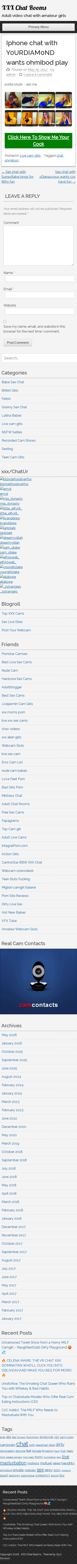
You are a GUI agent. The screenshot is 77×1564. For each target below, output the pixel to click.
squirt (4, 1475)
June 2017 (9, 1277)
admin (11, 75)
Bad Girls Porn (12, 787)
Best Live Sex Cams (17, 662)
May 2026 (9, 1035)
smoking (66, 1470)
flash (57, 1451)
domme (20, 1450)
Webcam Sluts (13, 746)
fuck (63, 1451)
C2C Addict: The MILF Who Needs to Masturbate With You (37, 1545)
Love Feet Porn (13, 779)
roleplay (30, 1470)
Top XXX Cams (13, 613)
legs (59, 1457)
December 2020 (14, 1127)
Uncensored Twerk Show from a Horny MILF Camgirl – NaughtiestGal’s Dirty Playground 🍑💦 (37, 1347)
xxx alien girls (11, 737)
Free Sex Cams (13, 812)
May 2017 (9, 1285)
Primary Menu (38, 27)
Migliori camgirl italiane (19, 887)
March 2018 (10, 1202)
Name (9, 273)
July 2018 (9, 1168)
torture (55, 1475)
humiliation (50, 1457)
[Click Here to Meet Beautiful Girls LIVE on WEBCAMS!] (38, 1013)
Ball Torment (19, 1437)
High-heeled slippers (11, 1457)
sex (40, 1469)
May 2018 (9, 1185)
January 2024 (12, 1093)
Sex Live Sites (12, 622)
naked (57, 1463)
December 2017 (14, 1227)
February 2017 (12, 1310)
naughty (67, 1463)
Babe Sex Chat (13, 382)
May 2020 (9, 1135)
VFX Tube (9, 921)
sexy (49, 1470)
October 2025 (12, 1052)
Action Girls (10, 854)
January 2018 (12, 1218)
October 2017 (12, 1244)
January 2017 (11, 1319)
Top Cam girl (11, 829)
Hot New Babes (14, 912)
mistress (33, 1463)
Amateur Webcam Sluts (20, 929)
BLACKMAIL (32, 1437)
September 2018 (14, 1160)
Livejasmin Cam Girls (17, 704)
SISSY (57, 1470)
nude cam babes (14, 771)
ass (8, 1437)
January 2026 (12, 1043)
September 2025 (14, 1060)
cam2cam (7, 1445)
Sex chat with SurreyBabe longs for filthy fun (17, 177)
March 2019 (10, 1143)
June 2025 (9, 1068)
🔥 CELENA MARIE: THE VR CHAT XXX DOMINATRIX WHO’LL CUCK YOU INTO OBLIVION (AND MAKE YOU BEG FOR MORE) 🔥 (40, 1513)
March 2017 (10, 1302)
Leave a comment (38, 75)
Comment (11, 223)
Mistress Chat (12, 796)
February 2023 (12, 1110)
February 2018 (12, 1210)
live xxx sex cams (15, 720)
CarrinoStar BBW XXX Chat (22, 862)
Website (9, 305)
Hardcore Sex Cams (17, 679)
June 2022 (9, 1118)
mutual (46, 1463)
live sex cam (11, 754)
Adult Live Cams (14, 837)
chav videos (11, 729)
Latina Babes (12, 415)
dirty (60, 1444)
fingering (48, 1450)
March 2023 (11, 1102)
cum (32, 1445)
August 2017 (11, 1260)
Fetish (6, 399)
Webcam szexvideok (17, 871)
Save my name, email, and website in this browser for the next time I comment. (34, 329)
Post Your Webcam (16, 630)
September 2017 (14, 1252)
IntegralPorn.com (15, 846)
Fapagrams (10, 821)
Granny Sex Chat (14, 407)
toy (61, 1475)
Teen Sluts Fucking (16, 879)
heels (70, 1450)
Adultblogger (12, 687)
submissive (27, 1475)
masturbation (13, 1462)
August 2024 (11, 1077)
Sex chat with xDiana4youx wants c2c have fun (57, 177)
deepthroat (42, 1445)
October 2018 (12, 1152)
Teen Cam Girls (13, 457)
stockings (14, 1475)
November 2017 (14, 1235)
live (65, 1456)
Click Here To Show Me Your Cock (38, 141)
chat (59, 156)
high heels (28, 1457)
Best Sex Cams (13, 695)
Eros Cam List (12, 762)
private (18, 1470)
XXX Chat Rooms (24, 7)
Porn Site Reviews (15, 896)
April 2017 (9, 1294)
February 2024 (13, 1085)
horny (39, 1457)
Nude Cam (10, 670)
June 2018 (9, 1177)
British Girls (10, 390)
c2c (56, 1437)
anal (2, 1437)
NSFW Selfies (12, 432)
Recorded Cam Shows (19, 440)
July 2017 (9, 1269)
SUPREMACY (42, 1475)
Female (36, 1450)
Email (8, 289)
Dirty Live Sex (12, 904)
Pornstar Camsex (15, 654)
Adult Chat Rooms (16, 804)
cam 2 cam (67, 1437)
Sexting (7, 449)
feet (28, 1450)
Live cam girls (30, 156)
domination (7, 1450)
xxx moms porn (13, 712)
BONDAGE (46, 1437)
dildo (52, 1445)
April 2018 (9, 1193)
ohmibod (11, 160)
